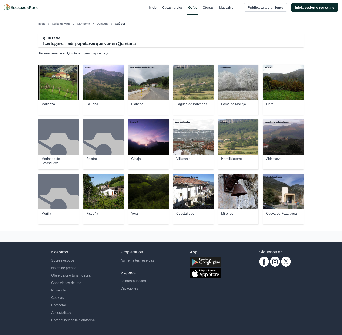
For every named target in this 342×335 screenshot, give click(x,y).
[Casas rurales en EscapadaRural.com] (21, 7)
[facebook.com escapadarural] (264, 265)
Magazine (226, 7)
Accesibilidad (61, 312)
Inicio (153, 7)
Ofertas (208, 7)
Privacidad (59, 290)
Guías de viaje (61, 23)
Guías (192, 7)
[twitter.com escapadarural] (286, 265)
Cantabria (83, 23)
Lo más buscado (133, 281)
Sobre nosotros (62, 260)
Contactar (58, 305)
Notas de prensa (63, 268)
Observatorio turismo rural (71, 275)
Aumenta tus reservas (137, 260)
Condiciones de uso (66, 283)
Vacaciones (129, 288)
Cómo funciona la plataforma (73, 320)
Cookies (57, 298)
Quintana (102, 23)
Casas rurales (172, 7)
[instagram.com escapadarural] (275, 265)
